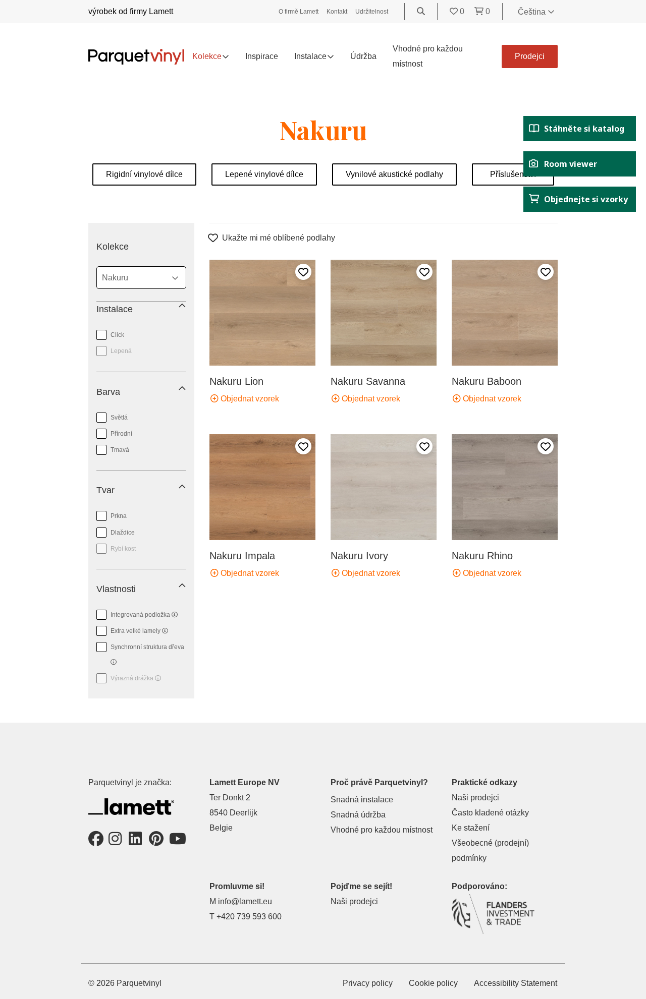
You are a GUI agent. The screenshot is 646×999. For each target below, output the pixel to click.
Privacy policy (368, 983)
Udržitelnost (371, 11)
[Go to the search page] (421, 11)
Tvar (105, 490)
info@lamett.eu (245, 901)
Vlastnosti (116, 589)
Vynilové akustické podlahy (394, 174)
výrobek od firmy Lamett (130, 11)
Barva (108, 392)
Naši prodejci (475, 797)
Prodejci (530, 56)
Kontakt (337, 11)
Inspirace (261, 56)
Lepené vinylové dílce (264, 174)
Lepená (121, 351)
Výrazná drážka (128, 676)
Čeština (533, 12)
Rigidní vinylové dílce (144, 174)
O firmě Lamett (298, 11)
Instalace (114, 309)
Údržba (363, 56)
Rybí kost (123, 548)
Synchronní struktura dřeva (141, 645)
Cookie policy (433, 983)
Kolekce (207, 56)
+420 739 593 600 (249, 916)
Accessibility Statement (515, 983)
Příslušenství (513, 174)
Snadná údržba (358, 814)
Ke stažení (471, 828)
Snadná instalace (362, 799)
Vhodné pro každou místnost (382, 830)
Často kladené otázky (490, 812)
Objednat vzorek (249, 398)
